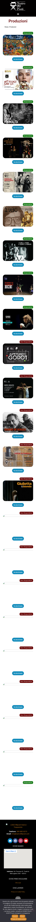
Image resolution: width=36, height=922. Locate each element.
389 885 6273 (22, 831)
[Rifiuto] (33, 910)
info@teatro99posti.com (20, 834)
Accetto (15, 916)
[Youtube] (26, 840)
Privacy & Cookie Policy (18, 892)
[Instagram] (20, 840)
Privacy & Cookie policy (18, 919)
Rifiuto (22, 916)
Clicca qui (18, 882)
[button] (18, 14)
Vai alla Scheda (18, 59)
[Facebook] (15, 840)
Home (6, 27)
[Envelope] (10, 840)
